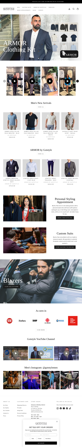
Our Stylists (6, 408)
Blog (34, 10)
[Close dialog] (57, 421)
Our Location (6, 410)
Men (18, 7)
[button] (14, 81)
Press (4, 416)
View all (41, 107)
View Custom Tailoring (65, 247)
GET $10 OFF (41, 443)
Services (52, 7)
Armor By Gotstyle (40, 7)
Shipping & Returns (21, 405)
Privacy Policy (20, 416)
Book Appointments (23, 10)
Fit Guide (19, 408)
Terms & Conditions (22, 413)
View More (41, 330)
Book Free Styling (65, 217)
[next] (77, 81)
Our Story (5, 405)
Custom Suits (26, 7)
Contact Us (6, 413)
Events (41, 10)
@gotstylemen (50, 367)
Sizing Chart (20, 410)
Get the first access (13, 55)
